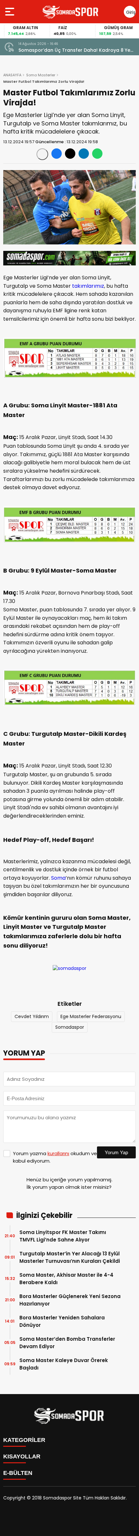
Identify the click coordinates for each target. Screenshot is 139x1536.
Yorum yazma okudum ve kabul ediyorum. (55, 1157)
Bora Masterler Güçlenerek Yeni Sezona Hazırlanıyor (70, 1300)
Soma (58, 878)
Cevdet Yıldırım (32, 1016)
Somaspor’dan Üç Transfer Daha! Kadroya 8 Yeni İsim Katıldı (76, 50)
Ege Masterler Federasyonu (90, 1016)
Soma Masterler (40, 75)
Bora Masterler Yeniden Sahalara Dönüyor (62, 1321)
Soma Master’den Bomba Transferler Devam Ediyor (67, 1343)
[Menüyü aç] (10, 11)
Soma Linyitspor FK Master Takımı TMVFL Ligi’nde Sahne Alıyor (62, 1236)
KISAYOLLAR (21, 1456)
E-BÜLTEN (17, 1473)
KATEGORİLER (24, 1440)
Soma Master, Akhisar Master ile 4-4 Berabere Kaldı (66, 1279)
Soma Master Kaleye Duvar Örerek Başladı (63, 1364)
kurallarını (58, 1153)
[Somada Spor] (71, 11)
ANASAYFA (12, 75)
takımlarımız (88, 286)
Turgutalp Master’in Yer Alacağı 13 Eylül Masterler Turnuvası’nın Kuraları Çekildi (69, 1257)
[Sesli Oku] (42, 154)
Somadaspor (69, 1027)
